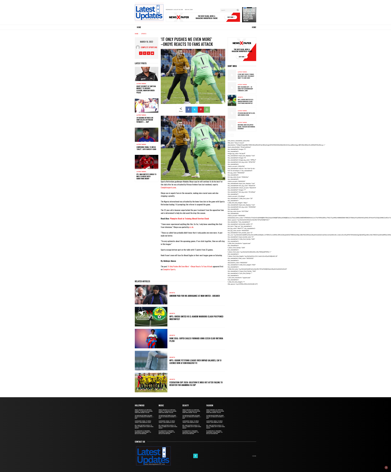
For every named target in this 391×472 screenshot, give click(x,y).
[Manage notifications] (386, 467)
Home (136, 33)
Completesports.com (168, 187)
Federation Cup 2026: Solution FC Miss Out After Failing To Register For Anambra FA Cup (196, 384)
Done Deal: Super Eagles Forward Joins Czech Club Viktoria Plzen (196, 340)
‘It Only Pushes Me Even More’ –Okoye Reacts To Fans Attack (190, 266)
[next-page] (232, 135)
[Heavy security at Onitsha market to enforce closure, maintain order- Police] (146, 74)
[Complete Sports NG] (138, 47)
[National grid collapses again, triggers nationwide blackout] (232, 125)
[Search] (238, 10)
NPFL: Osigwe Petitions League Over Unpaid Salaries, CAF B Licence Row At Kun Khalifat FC (195, 362)
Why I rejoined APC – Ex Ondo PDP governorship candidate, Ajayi (245, 89)
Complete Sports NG (149, 47)
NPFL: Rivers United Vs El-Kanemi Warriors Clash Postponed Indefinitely (196, 318)
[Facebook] (140, 53)
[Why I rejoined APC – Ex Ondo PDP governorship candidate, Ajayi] (232, 87)
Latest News (141, 83)
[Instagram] (144, 53)
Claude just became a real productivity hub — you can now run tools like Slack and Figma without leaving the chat (249, 15)
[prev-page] (229, 135)
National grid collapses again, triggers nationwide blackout (246, 126)
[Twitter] (148, 53)
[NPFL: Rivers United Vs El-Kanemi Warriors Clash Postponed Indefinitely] (151, 316)
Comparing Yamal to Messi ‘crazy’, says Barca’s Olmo (146, 148)
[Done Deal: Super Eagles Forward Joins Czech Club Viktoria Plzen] (151, 338)
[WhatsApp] (207, 110)
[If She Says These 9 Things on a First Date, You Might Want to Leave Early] (232, 75)
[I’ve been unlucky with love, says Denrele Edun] (232, 113)
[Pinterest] (201, 110)
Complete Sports (169, 269)
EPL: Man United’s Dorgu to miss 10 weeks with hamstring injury (146, 176)
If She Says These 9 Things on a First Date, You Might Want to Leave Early (246, 76)
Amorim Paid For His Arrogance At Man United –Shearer (194, 295)
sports (143, 33)
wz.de (191, 227)
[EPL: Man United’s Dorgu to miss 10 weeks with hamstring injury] (146, 162)
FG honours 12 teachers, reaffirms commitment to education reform (143, 432)
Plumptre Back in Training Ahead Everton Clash (189, 218)
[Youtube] (152, 53)
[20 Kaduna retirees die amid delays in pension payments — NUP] (146, 105)
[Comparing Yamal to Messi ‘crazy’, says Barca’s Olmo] (146, 135)
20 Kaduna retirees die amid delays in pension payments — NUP (144, 120)
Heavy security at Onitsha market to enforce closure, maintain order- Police (146, 89)
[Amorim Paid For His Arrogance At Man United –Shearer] (151, 294)
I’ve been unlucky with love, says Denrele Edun (246, 114)
